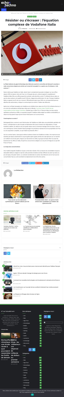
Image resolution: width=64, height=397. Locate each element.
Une (24, 315)
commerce (26, 338)
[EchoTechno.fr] (8, 4)
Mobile (34, 16)
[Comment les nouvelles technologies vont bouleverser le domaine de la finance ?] (8, 282)
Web (24, 318)
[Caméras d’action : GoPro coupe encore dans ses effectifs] (12, 220)
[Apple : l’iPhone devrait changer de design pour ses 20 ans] (8, 275)
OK (32, 394)
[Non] (62, 393)
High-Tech (19, 13)
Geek (24, 333)
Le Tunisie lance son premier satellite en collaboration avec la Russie (31, 228)
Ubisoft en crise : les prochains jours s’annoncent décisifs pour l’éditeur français (36, 266)
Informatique (26, 323)
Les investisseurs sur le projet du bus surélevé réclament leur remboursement (35, 287)
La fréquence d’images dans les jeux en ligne (26, 294)
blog (24, 345)
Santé (24, 335)
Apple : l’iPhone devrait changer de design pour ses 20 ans (30, 273)
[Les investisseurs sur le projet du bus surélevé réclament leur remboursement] (8, 289)
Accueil (14, 13)
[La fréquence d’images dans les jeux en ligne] (8, 296)
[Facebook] (5, 253)
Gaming (25, 330)
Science (25, 328)
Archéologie (26, 340)
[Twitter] (8, 253)
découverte (26, 343)
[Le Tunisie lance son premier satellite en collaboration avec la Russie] (32, 220)
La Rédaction (24, 28)
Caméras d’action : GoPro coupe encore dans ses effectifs (11, 228)
